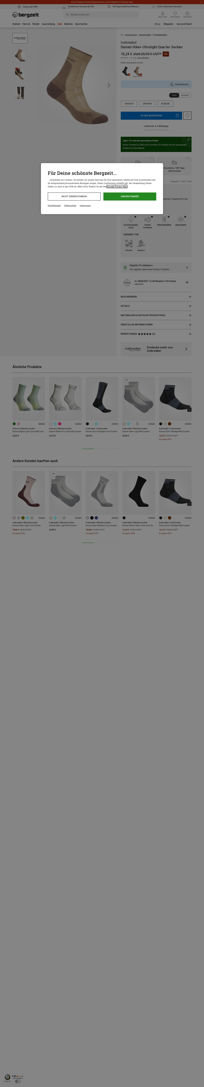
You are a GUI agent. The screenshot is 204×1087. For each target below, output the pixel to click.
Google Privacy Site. (117, 186)
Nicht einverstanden (74, 196)
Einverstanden (130, 196)
